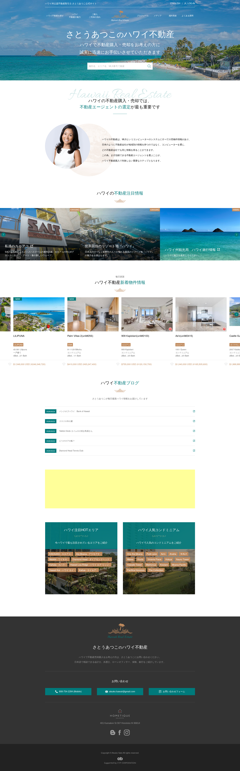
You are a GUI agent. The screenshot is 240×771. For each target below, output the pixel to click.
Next (236, 235)
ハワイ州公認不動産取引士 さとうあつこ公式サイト (71, 3)
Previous (3, 235)
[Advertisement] (120, 489)
